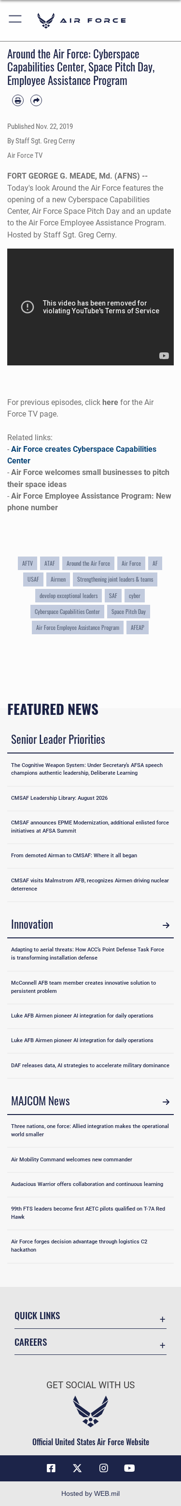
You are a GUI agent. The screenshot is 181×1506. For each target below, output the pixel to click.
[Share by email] (36, 100)
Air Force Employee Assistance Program (77, 627)
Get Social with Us (90, 1385)
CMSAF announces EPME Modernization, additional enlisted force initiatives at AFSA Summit (90, 827)
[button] (15, 20)
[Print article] (18, 100)
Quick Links (37, 1315)
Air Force (131, 563)
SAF (113, 595)
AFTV (27, 563)
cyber (134, 595)
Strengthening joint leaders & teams (115, 579)
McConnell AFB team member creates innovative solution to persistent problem (83, 987)
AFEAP (137, 627)
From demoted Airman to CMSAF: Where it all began (74, 855)
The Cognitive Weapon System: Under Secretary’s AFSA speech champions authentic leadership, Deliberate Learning (87, 769)
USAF (33, 579)
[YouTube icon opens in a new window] (130, 1468)
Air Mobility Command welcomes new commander (71, 1160)
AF (155, 563)
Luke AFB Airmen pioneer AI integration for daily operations (82, 1016)
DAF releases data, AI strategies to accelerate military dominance (90, 1065)
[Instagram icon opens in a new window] (104, 1468)
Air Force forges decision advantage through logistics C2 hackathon (79, 1246)
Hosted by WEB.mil (90, 1493)
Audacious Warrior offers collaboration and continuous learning (87, 1184)
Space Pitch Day (128, 611)
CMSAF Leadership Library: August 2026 (59, 798)
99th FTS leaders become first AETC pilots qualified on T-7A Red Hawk (88, 1213)
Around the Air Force (88, 563)
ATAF (49, 563)
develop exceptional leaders (68, 595)
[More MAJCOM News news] (166, 1102)
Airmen (58, 579)
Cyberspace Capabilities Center (67, 611)
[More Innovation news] (166, 925)
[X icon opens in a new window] (77, 1468)
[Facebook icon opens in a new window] (51, 1468)
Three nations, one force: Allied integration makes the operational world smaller (90, 1130)
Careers (30, 1342)
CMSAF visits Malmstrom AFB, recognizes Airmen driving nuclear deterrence (90, 885)
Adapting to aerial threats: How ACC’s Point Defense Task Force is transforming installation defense (87, 954)
